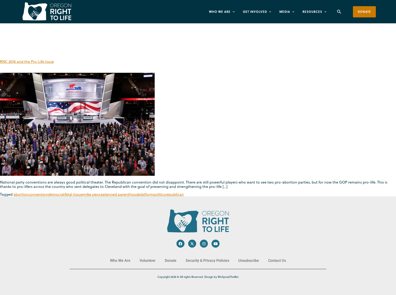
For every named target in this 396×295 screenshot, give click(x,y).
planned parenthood (120, 194)
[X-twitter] (192, 244)
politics (159, 194)
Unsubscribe (248, 260)
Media (284, 11)
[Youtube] (216, 244)
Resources (312, 11)
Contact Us (277, 260)
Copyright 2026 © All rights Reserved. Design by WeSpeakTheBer (198, 277)
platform (145, 194)
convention (38, 194)
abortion (21, 194)
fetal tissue (74, 194)
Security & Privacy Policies (207, 260)
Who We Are (220, 11)
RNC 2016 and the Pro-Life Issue (27, 61)
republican (174, 194)
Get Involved (255, 11)
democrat (56, 194)
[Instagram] (204, 244)
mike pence (93, 194)
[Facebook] (180, 244)
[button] (339, 11)
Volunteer (148, 260)
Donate (170, 260)
